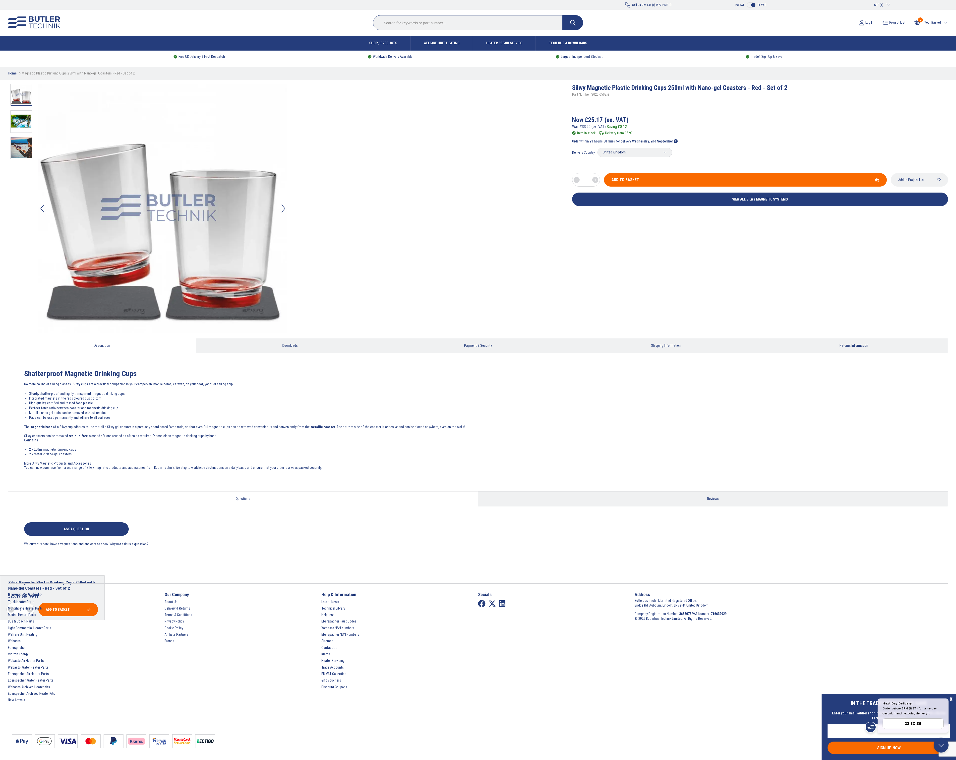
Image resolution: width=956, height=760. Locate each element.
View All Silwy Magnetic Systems (760, 199)
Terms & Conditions (178, 615)
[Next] (283, 208)
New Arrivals (16, 700)
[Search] (573, 22)
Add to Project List (911, 180)
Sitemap (327, 641)
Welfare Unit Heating (442, 43)
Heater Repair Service (504, 43)
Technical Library (333, 608)
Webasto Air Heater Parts (26, 661)
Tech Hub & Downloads (568, 43)
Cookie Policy (174, 628)
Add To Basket (625, 179)
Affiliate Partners (176, 634)
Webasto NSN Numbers (337, 628)
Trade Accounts (332, 667)
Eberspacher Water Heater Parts (31, 680)
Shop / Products (383, 43)
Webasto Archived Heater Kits (29, 687)
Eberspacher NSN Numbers (340, 634)
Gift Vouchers (331, 680)
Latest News (330, 602)
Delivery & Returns (177, 608)
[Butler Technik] (36, 22)
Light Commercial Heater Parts (29, 628)
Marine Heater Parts (22, 615)
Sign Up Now (889, 747)
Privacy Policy (174, 621)
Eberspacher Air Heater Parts (28, 674)
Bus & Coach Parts (21, 621)
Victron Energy (18, 654)
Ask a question (76, 529)
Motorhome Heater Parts (25, 608)
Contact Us (329, 648)
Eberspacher (17, 648)
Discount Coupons (334, 687)
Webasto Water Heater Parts (28, 667)
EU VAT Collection (333, 674)
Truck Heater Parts (21, 602)
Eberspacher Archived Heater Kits (31, 693)
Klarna (325, 654)
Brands (169, 641)
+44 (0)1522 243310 (651, 5)
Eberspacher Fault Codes (339, 621)
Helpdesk (327, 615)
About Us (171, 602)
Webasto (14, 641)
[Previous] (42, 208)
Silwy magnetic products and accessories (116, 468)
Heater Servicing (333, 661)
